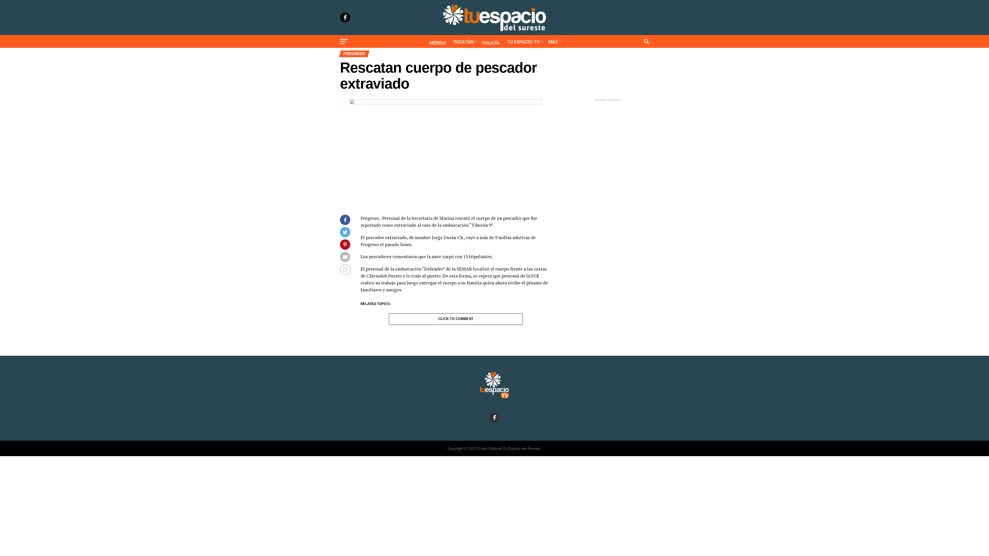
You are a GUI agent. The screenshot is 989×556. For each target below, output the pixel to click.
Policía (491, 43)
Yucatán (463, 42)
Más (553, 42)
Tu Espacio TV (523, 42)
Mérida (438, 43)
